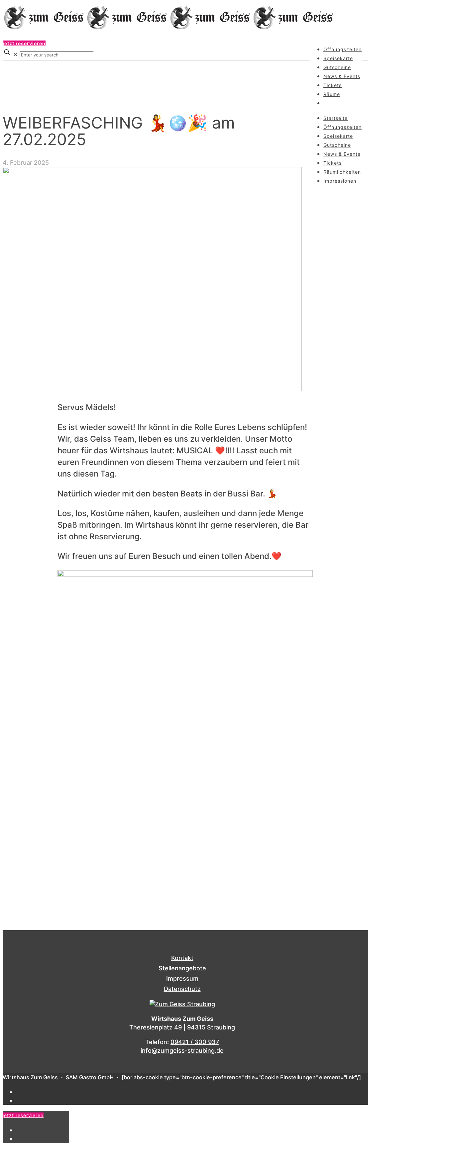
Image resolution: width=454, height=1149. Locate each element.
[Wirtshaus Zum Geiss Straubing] (169, 28)
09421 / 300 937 (194, 1041)
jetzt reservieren (24, 43)
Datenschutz (182, 988)
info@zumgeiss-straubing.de (182, 1050)
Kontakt (182, 957)
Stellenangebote (182, 968)
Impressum (182, 978)
